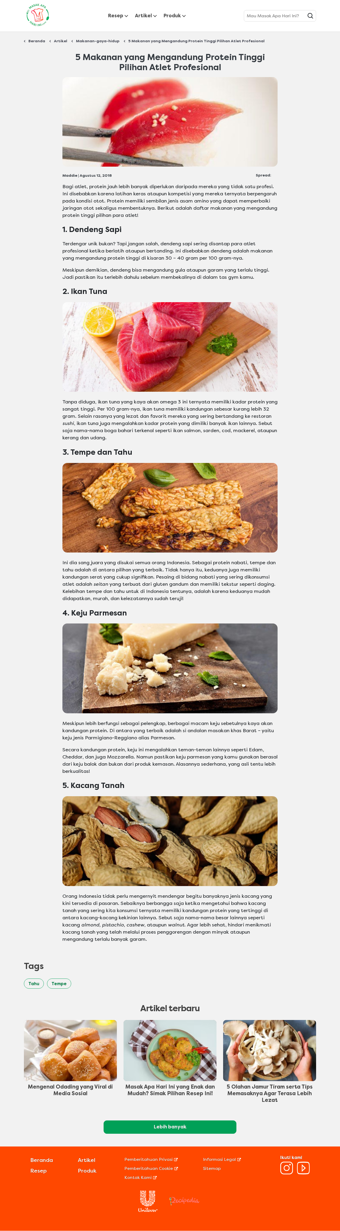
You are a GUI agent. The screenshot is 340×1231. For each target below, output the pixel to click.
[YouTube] (303, 1172)
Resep (115, 16)
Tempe (59, 983)
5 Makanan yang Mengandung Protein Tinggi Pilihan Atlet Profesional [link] (196, 41)
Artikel (143, 16)
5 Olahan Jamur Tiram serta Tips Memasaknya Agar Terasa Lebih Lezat (270, 1093)
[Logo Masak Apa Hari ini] (38, 27)
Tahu (33, 983)
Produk (172, 16)
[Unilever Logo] (148, 1210)
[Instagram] (286, 1172)
